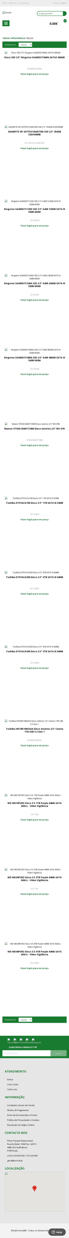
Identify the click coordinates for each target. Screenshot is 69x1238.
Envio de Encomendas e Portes (22, 1115)
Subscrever (58, 1053)
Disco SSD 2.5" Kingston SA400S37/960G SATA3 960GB (34, 57)
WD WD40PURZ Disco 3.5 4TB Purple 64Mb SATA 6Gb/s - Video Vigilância (35, 953)
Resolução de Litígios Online (20, 1125)
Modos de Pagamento (18, 1110)
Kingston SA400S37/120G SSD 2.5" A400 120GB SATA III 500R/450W (34, 210)
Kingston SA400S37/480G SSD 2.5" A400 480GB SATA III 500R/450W (34, 359)
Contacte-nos (24, 3)
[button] (34, 1188)
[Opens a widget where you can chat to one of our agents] (57, 1232)
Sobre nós (13, 3)
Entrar (55, 3)
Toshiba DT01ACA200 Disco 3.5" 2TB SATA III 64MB (34, 577)
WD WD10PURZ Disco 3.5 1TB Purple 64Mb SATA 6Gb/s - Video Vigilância (35, 804)
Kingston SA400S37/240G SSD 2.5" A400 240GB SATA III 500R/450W (34, 285)
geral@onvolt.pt (15, 1160)
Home (4, 3)
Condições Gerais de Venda (20, 1105)
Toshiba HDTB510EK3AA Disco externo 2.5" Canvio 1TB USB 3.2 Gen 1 (34, 730)
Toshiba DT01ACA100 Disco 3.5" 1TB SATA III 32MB (34, 502)
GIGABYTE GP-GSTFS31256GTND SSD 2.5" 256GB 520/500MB (34, 133)
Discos (29, 38)
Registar (64, 3)
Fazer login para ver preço (35, 74)
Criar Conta (12, 1084)
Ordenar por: (10, 44)
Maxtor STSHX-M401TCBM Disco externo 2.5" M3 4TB (34, 428)
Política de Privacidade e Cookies (23, 1120)
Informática (18, 38)
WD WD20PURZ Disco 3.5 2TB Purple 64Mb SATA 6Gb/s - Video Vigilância (35, 879)
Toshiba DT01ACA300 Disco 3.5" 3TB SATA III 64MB (34, 651)
